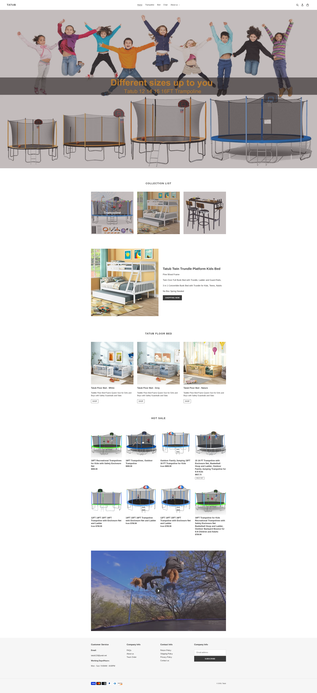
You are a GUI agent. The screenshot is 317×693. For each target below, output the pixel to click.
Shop (94, 401)
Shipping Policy (166, 654)
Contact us (164, 660)
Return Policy (165, 650)
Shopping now (172, 298)
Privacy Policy (166, 657)
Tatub (11, 4)
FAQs (129, 650)
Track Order (131, 657)
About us (130, 654)
